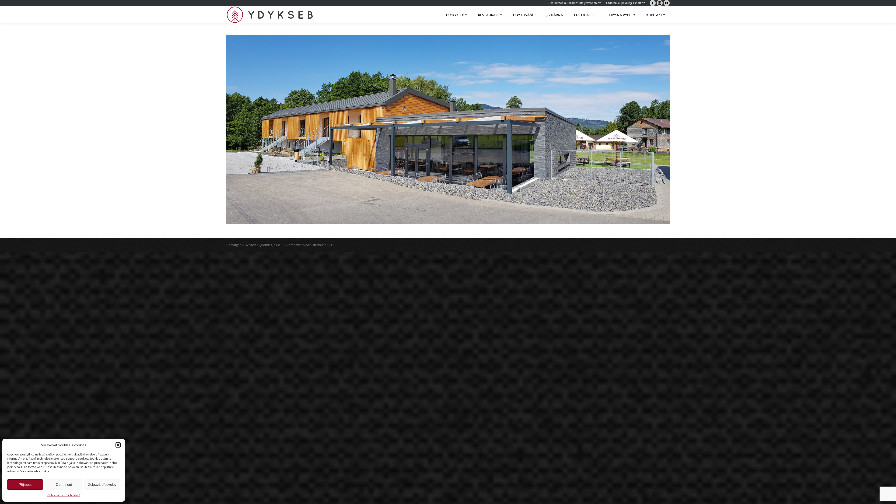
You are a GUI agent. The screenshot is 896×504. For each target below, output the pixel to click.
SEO (330, 245)
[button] (118, 445)
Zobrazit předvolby (102, 484)
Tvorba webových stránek (304, 245)
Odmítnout (64, 484)
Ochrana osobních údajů (63, 495)
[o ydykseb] (448, 129)
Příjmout (25, 484)
